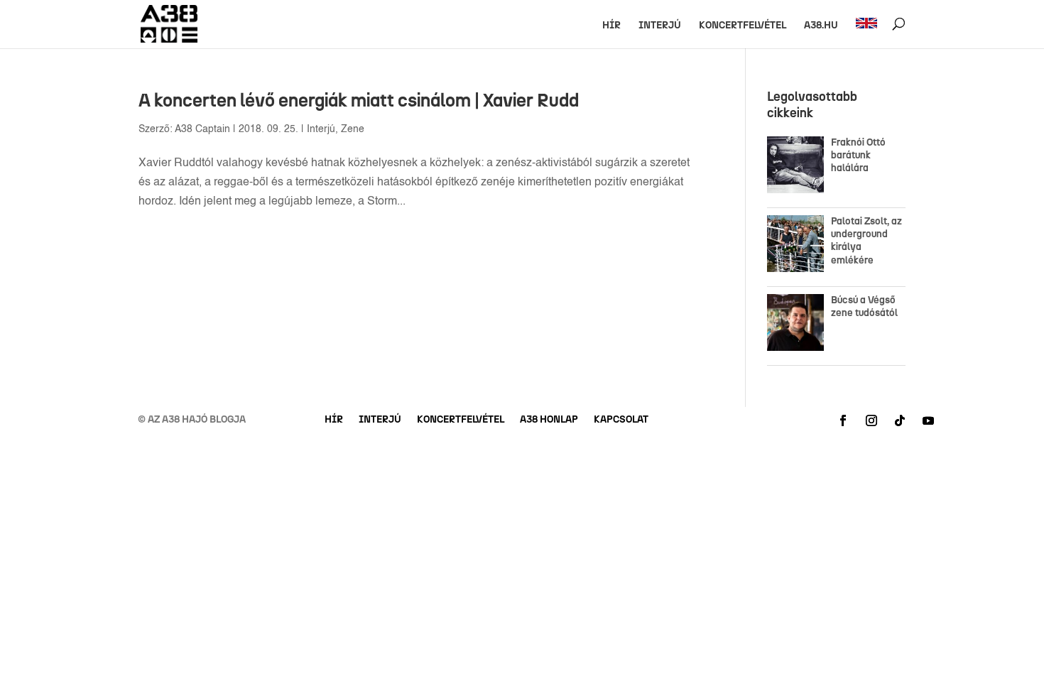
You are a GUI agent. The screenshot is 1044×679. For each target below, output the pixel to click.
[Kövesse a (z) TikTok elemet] (899, 420)
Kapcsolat (621, 420)
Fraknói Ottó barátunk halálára (858, 155)
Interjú (659, 26)
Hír (611, 26)
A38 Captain (202, 129)
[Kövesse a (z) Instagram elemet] (871, 420)
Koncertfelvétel (742, 26)
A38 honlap (549, 420)
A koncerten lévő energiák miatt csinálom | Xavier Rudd (358, 100)
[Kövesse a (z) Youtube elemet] (928, 420)
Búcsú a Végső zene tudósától (866, 306)
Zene (352, 129)
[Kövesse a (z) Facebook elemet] (843, 420)
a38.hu (821, 26)
